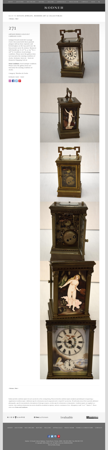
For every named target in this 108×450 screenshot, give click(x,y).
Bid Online (29, 428)
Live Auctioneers (41, 417)
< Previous (11, 19)
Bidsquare (15, 417)
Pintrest (19, 81)
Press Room (69, 428)
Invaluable (67, 417)
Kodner (54, 8)
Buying (39, 428)
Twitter (16, 81)
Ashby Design (56, 444)
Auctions (19, 428)
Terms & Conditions (84, 428)
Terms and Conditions (21, 407)
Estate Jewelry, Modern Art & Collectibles (39, 16)
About (10, 428)
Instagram (55, 436)
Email (10, 81)
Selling (47, 428)
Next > (17, 19)
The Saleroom (92, 417)
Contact (98, 428)
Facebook (13, 81)
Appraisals (57, 428)
